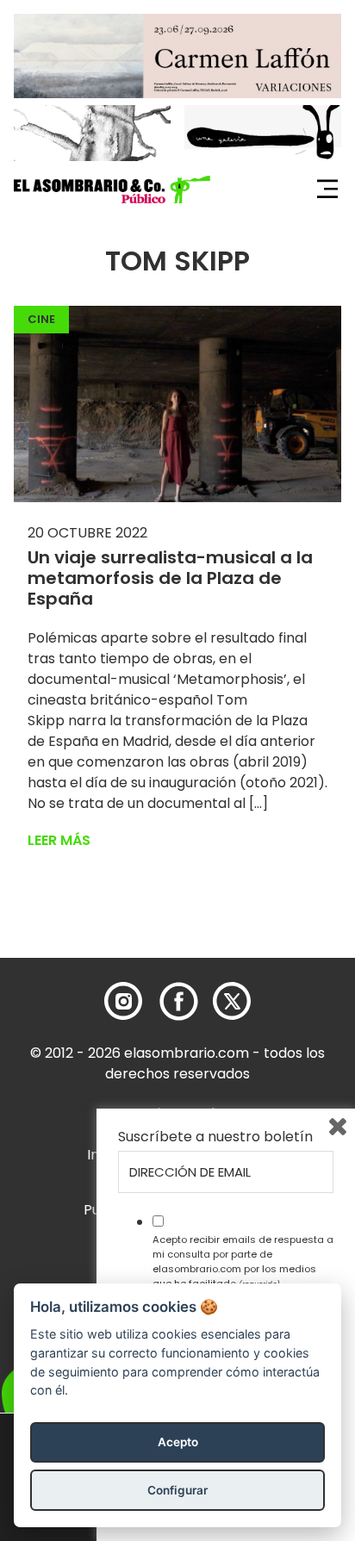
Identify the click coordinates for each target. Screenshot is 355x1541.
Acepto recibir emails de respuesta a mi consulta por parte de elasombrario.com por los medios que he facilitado (243, 1261)
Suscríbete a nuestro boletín (215, 1137)
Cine (41, 319)
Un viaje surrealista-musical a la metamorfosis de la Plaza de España (170, 578)
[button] (112, 189)
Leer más (59, 840)
